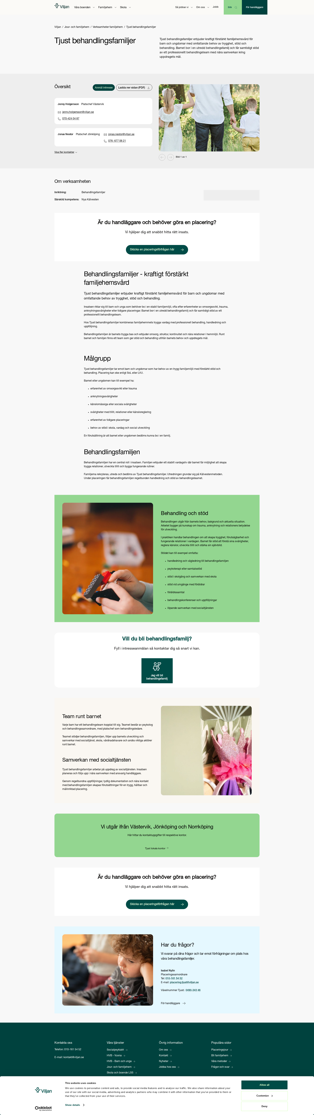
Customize (262, 1095)
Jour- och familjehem (76, 27)
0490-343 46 (193, 990)
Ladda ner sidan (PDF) (131, 88)
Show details (72, 1105)
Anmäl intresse (104, 88)
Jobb (215, 7)
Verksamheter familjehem (108, 27)
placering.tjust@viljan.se (184, 982)
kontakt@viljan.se (73, 1057)
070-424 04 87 (70, 119)
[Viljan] (61, 7)
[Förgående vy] (162, 157)
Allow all (264, 1084)
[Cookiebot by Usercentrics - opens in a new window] (43, 1108)
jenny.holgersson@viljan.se (78, 112)
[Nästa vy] (170, 157)
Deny (264, 1106)
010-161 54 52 (174, 978)
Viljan (57, 27)
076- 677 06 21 (117, 141)
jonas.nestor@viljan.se (121, 134)
